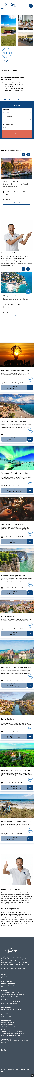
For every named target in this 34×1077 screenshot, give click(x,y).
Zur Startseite (7, 99)
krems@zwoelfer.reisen (13, 1035)
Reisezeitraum (8, 116)
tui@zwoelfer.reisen (11, 1003)
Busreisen (17, 105)
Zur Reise (16, 202)
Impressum (4, 978)
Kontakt (3, 974)
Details (30, 388)
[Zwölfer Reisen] (9, 6)
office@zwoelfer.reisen (12, 996)
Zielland (6, 109)
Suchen (17, 134)
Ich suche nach (8, 124)
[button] (23, 154)
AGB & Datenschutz (7, 976)
